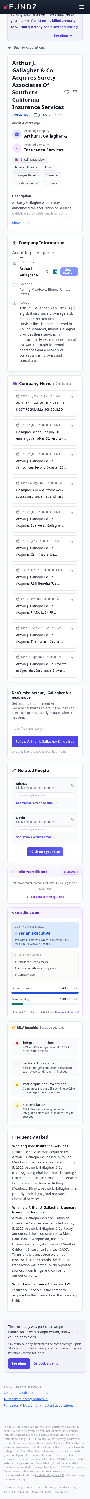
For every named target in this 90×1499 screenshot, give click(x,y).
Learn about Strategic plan (47, 897)
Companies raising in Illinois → (28, 1392)
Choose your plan (47, 852)
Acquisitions (62, 1491)
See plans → (63, 35)
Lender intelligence (70, 1487)
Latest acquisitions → (61, 1405)
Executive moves (41, 1491)
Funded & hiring (45, 1487)
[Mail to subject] (75, 92)
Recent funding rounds (18, 1487)
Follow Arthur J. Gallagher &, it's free (45, 741)
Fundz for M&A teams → (22, 1405)
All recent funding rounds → (26, 1399)
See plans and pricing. (61, 27)
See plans (19, 1363)
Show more (21, 222)
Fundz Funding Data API (49, 1475)
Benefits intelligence (16, 1491)
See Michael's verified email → (37, 803)
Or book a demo (45, 1363)
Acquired (45, 252)
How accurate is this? (67, 1012)
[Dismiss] (77, 35)
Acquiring (21, 252)
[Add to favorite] (66, 92)
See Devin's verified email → (35, 837)
